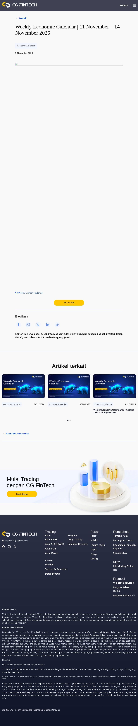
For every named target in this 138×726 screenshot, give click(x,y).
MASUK (124, 5)
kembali (22, 18)
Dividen (49, 564)
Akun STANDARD (54, 544)
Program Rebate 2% (124, 595)
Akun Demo (51, 553)
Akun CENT (51, 539)
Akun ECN (50, 548)
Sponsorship (120, 553)
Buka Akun (69, 302)
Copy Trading (75, 539)
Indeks (94, 540)
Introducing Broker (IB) (123, 568)
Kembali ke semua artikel (17, 434)
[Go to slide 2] (70, 420)
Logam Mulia (97, 545)
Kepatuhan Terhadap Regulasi (124, 546)
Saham (94, 558)
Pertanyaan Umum (123, 540)
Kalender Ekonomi (78, 544)
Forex (93, 535)
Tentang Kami (120, 535)
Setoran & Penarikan (56, 569)
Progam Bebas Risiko (121, 589)
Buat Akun (21, 494)
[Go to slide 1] (67, 420)
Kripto (93, 549)
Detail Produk (52, 573)
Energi (93, 554)
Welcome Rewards (123, 582)
